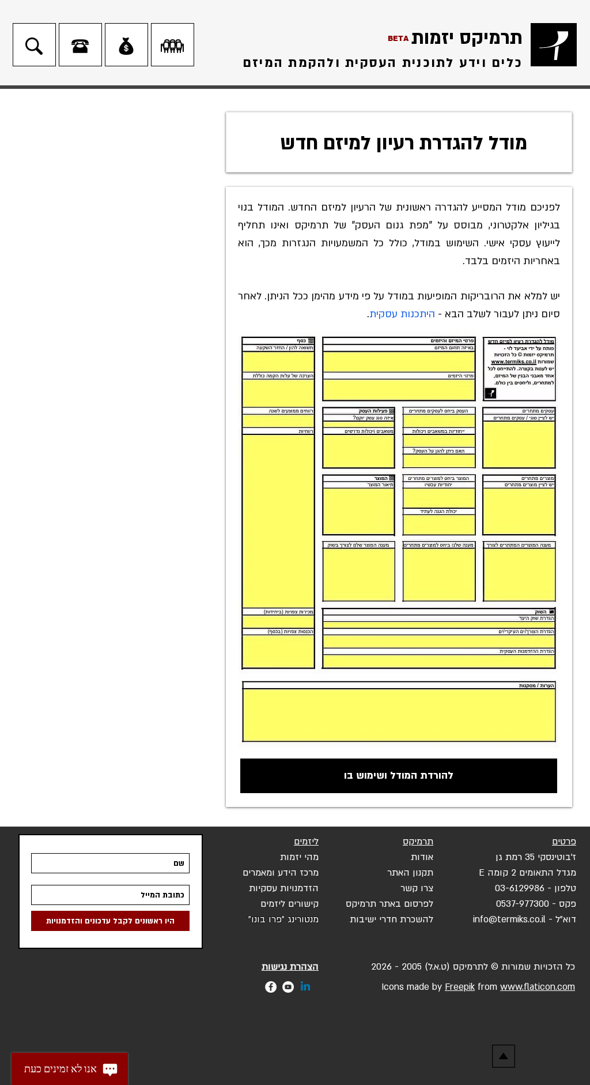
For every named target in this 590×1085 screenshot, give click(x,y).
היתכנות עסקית (402, 314)
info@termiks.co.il (509, 919)
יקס (353, 904)
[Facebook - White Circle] (271, 987)
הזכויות (548, 966)
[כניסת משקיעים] (126, 46)
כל (570, 966)
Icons (391, 987)
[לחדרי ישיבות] (172, 46)
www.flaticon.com (537, 987)
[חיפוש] (34, 46)
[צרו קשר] (80, 46)
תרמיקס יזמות (467, 38)
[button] (283, 918)
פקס (567, 904)
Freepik (460, 987)
